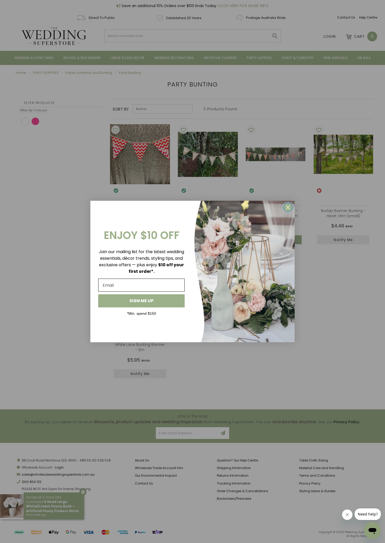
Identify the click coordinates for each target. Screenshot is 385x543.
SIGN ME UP (141, 301)
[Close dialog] (288, 207)
